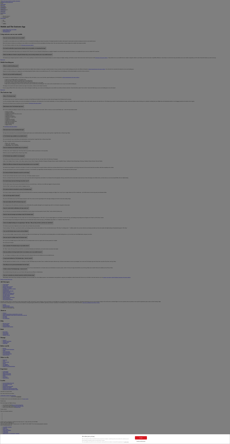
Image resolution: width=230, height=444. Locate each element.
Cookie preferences (141, 441)
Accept (140, 437)
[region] (115, 439)
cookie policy (126, 442)
